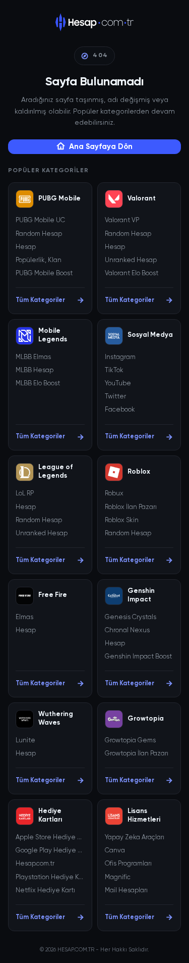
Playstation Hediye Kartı (50, 877)
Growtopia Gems (130, 740)
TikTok (114, 370)
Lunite (25, 740)
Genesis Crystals (130, 617)
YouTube (118, 383)
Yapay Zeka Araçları (134, 837)
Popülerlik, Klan (38, 260)
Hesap (26, 247)
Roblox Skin (122, 520)
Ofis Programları (128, 863)
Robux (114, 493)
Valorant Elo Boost (131, 273)
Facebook (120, 410)
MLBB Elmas (33, 357)
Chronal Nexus (127, 630)
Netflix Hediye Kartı (45, 890)
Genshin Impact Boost (138, 656)
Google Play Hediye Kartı (50, 850)
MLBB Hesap (34, 370)
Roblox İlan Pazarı (131, 507)
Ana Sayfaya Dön (101, 146)
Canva (115, 850)
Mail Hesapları (126, 890)
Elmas (24, 617)
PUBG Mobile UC (40, 220)
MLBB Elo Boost (38, 383)
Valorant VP (122, 220)
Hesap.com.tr (35, 863)
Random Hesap (39, 234)
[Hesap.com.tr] (94, 22)
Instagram (120, 357)
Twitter (115, 396)
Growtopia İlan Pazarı (136, 753)
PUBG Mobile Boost (44, 273)
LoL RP (25, 493)
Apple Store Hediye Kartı (50, 837)
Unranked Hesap (131, 260)
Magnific (118, 877)
